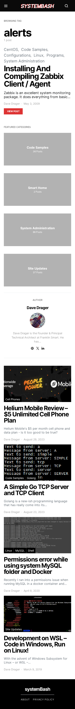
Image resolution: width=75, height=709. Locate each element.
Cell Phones (12, 399)
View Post (13, 111)
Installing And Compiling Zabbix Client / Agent (33, 76)
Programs (55, 55)
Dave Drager (12, 103)
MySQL (20, 550)
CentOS (11, 49)
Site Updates (13, 629)
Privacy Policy (43, 699)
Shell (31, 550)
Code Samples (34, 49)
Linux (38, 55)
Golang (31, 478)
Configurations (17, 55)
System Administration (24, 61)
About (25, 699)
